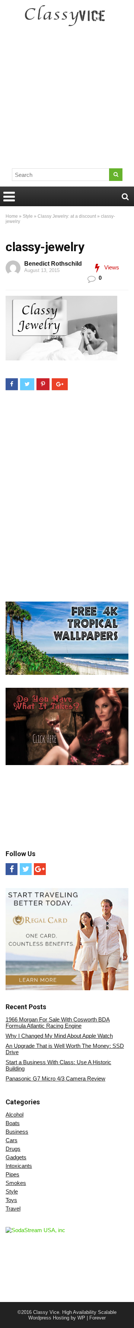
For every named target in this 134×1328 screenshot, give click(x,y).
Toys (11, 1200)
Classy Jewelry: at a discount (67, 216)
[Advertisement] (67, 100)
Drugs (13, 1149)
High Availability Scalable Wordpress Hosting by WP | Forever (72, 1315)
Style (28, 216)
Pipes (12, 1174)
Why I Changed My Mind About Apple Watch (59, 1036)
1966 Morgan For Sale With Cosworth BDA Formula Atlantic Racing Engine (58, 1022)
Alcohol (14, 1114)
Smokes (16, 1183)
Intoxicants (19, 1166)
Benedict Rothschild (53, 263)
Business (17, 1131)
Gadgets (16, 1157)
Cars (11, 1140)
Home (12, 216)
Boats (13, 1123)
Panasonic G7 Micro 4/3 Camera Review (55, 1078)
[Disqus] (67, 496)
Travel (13, 1208)
